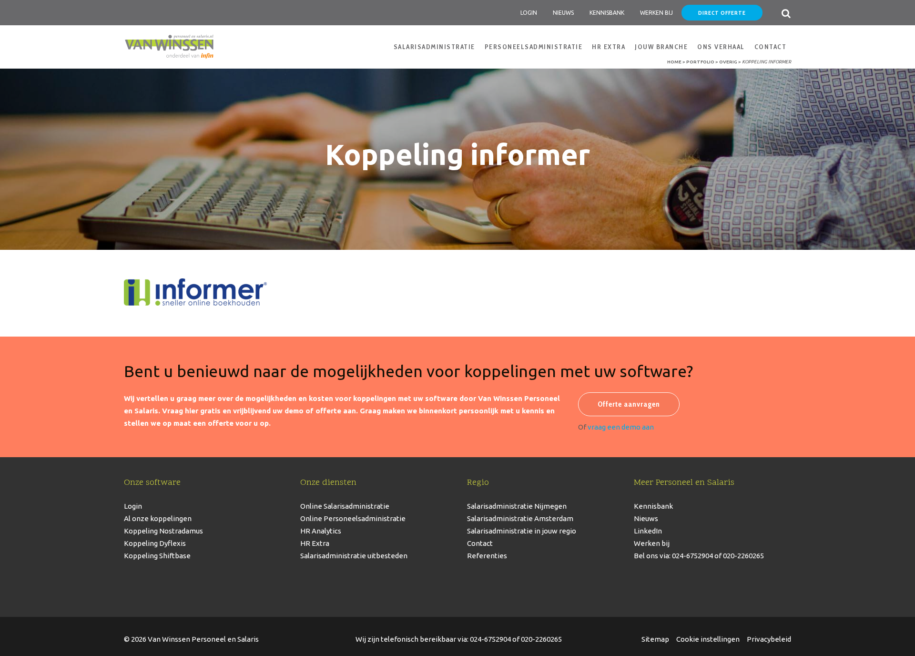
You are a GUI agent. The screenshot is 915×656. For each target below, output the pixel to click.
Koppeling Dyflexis (155, 543)
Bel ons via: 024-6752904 (673, 556)
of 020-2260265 (738, 556)
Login (528, 13)
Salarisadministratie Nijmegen (517, 506)
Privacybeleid (769, 639)
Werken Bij (656, 13)
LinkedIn (648, 531)
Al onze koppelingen (158, 518)
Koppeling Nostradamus (163, 531)
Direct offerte (722, 12)
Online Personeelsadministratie (353, 518)
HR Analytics (320, 531)
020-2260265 (541, 639)
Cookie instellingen (708, 639)
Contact (480, 543)
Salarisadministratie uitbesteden (353, 556)
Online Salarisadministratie (344, 506)
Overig (728, 61)
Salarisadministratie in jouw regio (521, 531)
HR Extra (314, 543)
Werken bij (652, 543)
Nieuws (563, 13)
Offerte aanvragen (629, 404)
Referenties (487, 556)
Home (674, 61)
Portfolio (700, 61)
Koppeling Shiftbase (157, 556)
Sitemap (655, 639)
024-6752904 (490, 639)
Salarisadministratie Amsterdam (520, 518)
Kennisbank (607, 13)
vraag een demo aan (621, 427)
